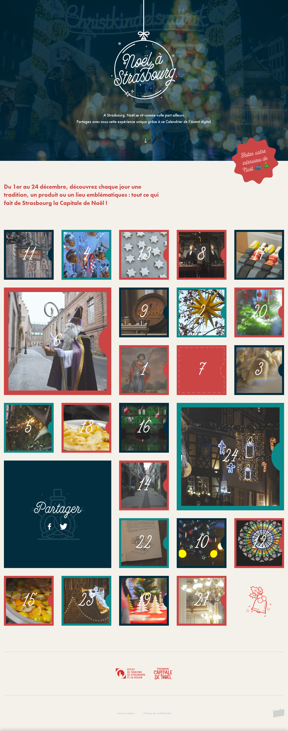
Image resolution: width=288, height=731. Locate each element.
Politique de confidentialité (157, 713)
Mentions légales (126, 713)
